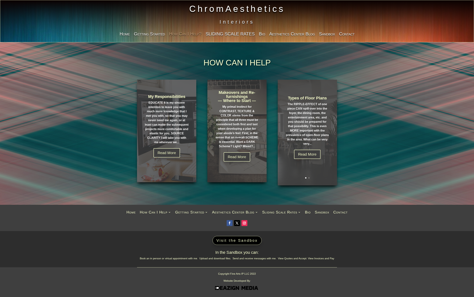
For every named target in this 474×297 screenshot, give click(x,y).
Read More (167, 153)
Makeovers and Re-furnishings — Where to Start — (237, 96)
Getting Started (149, 34)
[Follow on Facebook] (230, 223)
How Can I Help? (185, 34)
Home (125, 34)
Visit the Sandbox (237, 240)
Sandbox (327, 34)
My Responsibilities (166, 96)
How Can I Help (153, 212)
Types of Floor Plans (307, 98)
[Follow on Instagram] (244, 223)
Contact (347, 34)
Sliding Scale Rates (279, 212)
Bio (262, 34)
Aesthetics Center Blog (292, 34)
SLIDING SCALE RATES (230, 34)
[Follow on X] (237, 223)
